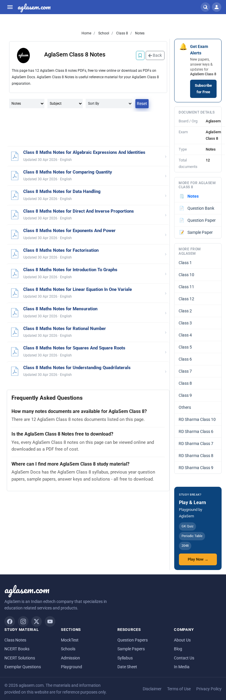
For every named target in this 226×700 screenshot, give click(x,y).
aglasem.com (34, 7)
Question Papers (132, 640)
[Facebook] (9, 621)
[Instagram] (23, 621)
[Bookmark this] (140, 55)
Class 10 (186, 274)
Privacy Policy (209, 688)
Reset (142, 103)
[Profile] (216, 7)
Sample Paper (196, 232)
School (103, 33)
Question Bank (197, 208)
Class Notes (15, 640)
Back (157, 55)
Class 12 (186, 298)
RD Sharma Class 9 (196, 467)
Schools (68, 648)
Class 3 (185, 323)
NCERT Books (16, 648)
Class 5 (185, 347)
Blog (178, 648)
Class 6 (185, 359)
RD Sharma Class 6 (196, 431)
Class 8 (121, 33)
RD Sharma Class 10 (197, 419)
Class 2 (185, 311)
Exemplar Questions (22, 666)
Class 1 (185, 262)
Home (86, 33)
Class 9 (185, 395)
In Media (182, 666)
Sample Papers (131, 648)
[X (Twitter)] (36, 621)
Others (185, 407)
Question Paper (197, 220)
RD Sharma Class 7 (196, 443)
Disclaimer (152, 688)
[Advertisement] (88, 129)
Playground (71, 666)
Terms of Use (179, 688)
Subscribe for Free (203, 88)
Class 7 (185, 371)
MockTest (70, 640)
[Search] (205, 7)
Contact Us (184, 658)
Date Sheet (127, 666)
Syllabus (125, 658)
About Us (182, 640)
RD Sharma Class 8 (196, 455)
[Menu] (10, 7)
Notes (139, 33)
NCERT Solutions (19, 658)
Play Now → (198, 559)
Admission (70, 658)
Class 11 (186, 286)
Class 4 (185, 335)
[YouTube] (50, 621)
